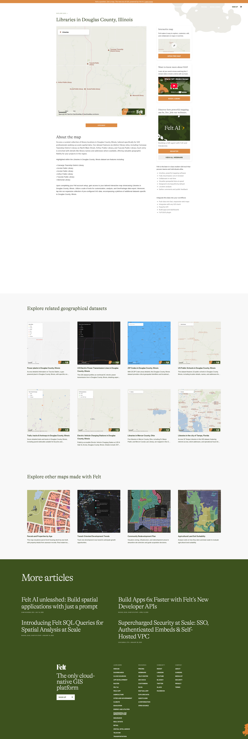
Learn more (148, 2)
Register (174, 151)
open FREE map (174, 56)
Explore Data (61, 13)
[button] (166, 7)
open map (101, 125)
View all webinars (174, 157)
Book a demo (174, 99)
